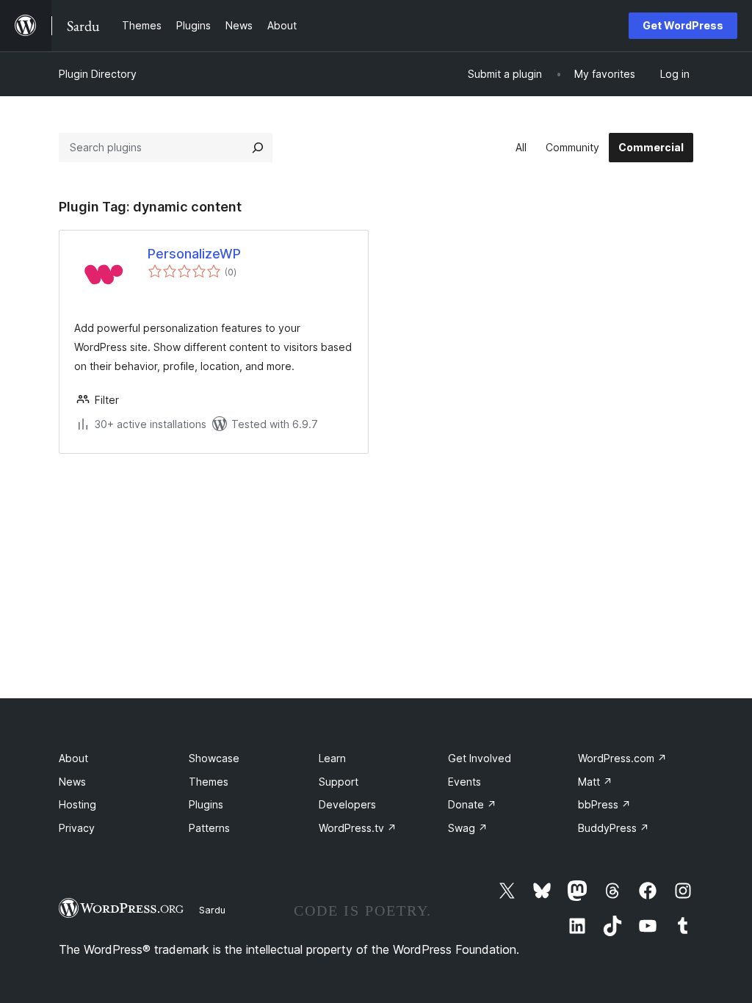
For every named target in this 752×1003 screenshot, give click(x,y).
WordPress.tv (358, 828)
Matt (595, 781)
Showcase (214, 758)
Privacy (77, 828)
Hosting (77, 804)
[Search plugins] (257, 147)
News (72, 781)
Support (338, 781)
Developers (347, 804)
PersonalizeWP (194, 253)
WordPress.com (622, 758)
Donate (472, 804)
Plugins (206, 804)
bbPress (604, 804)
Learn (332, 758)
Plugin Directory (98, 74)
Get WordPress (683, 25)
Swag (468, 828)
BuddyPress (613, 828)
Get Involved (479, 758)
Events (464, 781)
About (73, 758)
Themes (208, 781)
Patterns (209, 828)
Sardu (212, 910)
